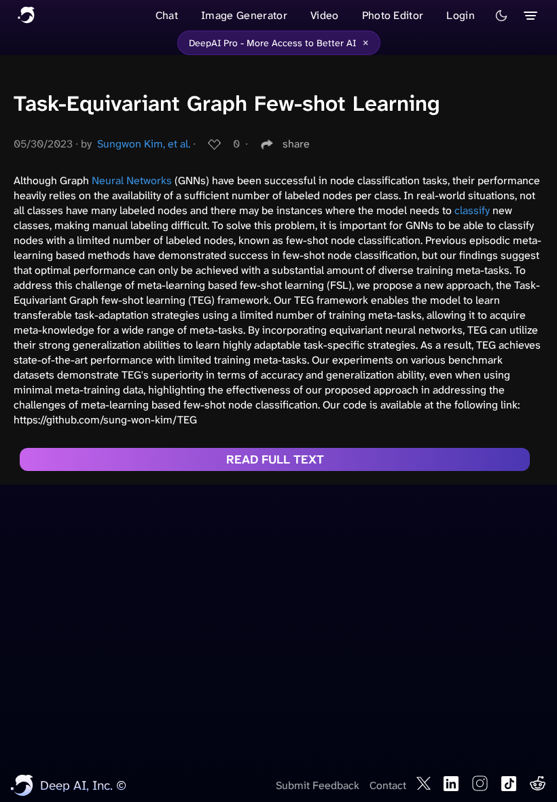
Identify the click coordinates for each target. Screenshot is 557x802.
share (296, 144)
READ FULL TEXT (275, 459)
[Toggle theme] (501, 16)
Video (324, 15)
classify (472, 210)
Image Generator (244, 15)
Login (460, 15)
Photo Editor (393, 15)
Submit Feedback (317, 785)
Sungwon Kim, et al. (143, 144)
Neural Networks (132, 180)
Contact (388, 785)
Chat (167, 15)
